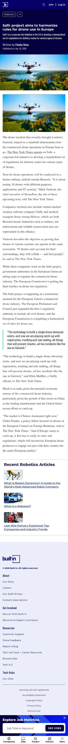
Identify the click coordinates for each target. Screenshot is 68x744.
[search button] (44, 4)
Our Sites (8, 678)
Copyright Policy (34, 700)
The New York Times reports (24, 152)
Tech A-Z (8, 664)
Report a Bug (10, 646)
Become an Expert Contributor (20, 620)
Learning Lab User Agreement (34, 690)
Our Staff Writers (13, 593)
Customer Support (13, 634)
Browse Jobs (10, 658)
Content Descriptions (15, 600)
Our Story (8, 581)
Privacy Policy (34, 705)
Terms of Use (34, 711)
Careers (7, 587)
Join (51, 4)
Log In (61, 4)
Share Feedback (12, 640)
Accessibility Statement (34, 695)
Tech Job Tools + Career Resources (22, 652)
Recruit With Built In (15, 614)
